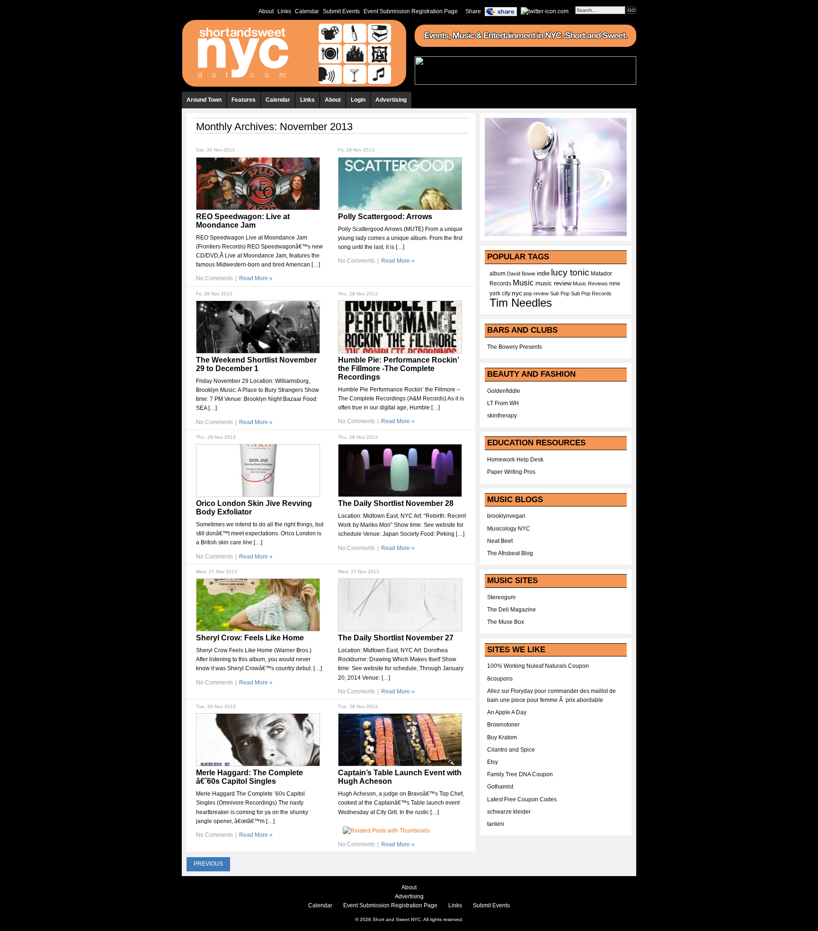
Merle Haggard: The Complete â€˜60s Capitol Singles (249, 777)
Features (243, 100)
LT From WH (503, 403)
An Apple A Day (506, 712)
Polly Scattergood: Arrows (385, 217)
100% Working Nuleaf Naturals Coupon (538, 666)
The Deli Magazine (511, 609)
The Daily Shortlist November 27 (395, 638)
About (266, 11)
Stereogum (501, 597)
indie (543, 273)
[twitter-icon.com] (544, 11)
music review (553, 283)
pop (528, 293)
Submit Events (341, 11)
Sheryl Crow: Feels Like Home (250, 638)
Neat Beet (500, 541)
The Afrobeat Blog (510, 553)
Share (473, 11)
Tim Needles (520, 302)
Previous (208, 863)
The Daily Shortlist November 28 (395, 503)
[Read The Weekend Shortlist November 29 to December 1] (258, 351)
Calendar (307, 11)
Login (358, 100)
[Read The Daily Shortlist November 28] (400, 495)
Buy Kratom (502, 737)
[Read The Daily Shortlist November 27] (400, 629)
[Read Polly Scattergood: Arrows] (400, 208)
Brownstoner (503, 724)
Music (523, 282)
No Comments (214, 278)
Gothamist (500, 786)
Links (284, 11)
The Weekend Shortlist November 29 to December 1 (256, 364)
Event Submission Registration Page (411, 11)
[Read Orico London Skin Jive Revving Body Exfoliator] (258, 495)
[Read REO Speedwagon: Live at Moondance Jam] (258, 208)
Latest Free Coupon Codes (522, 799)
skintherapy (502, 415)
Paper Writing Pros (511, 472)
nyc (517, 293)
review (541, 293)
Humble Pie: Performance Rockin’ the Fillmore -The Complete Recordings (398, 368)
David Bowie (521, 273)
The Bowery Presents (514, 347)
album (497, 273)
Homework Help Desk (515, 459)
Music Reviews (590, 283)
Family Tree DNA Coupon (520, 774)
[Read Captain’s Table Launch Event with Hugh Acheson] (400, 764)
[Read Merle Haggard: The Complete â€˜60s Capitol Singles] (258, 764)
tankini (495, 824)
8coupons (500, 678)
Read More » (256, 278)
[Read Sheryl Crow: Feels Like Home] (258, 629)
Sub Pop (559, 293)
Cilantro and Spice (511, 749)
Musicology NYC (508, 528)
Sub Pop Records (591, 293)
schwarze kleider (509, 811)
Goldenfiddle (503, 391)
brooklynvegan (506, 516)
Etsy (492, 762)
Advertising (391, 100)
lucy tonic (570, 272)
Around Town (204, 100)
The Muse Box (505, 622)
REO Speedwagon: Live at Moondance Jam (243, 221)
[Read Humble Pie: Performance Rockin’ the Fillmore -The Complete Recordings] (400, 351)
